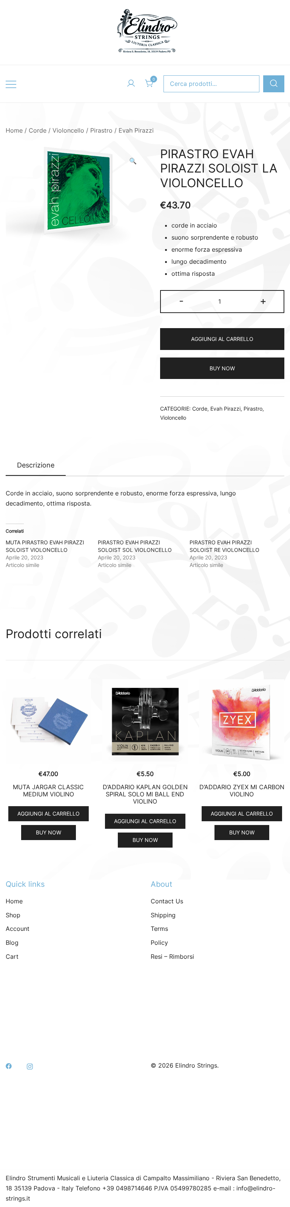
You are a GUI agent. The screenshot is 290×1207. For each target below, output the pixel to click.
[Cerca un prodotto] (273, 83)
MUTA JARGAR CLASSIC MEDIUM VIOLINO (48, 790)
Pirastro (101, 130)
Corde (37, 130)
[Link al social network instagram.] (30, 1065)
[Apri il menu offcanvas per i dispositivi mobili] (11, 84)
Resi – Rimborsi (172, 956)
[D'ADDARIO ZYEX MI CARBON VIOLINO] (241, 721)
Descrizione (35, 465)
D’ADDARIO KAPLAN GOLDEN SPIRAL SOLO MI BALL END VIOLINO (145, 794)
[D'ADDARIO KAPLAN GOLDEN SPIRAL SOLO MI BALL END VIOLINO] (145, 721)
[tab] (36, 465)
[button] (133, 161)
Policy (159, 942)
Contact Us (167, 901)
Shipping (163, 915)
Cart (12, 956)
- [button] (181, 301)
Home (14, 130)
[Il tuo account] (131, 84)
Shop (13, 915)
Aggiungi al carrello (222, 339)
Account (17, 928)
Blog (12, 942)
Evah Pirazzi (136, 130)
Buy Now (222, 368)
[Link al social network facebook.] (9, 1065)
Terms (159, 928)
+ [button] (263, 301)
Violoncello (68, 130)
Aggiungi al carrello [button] (48, 813)
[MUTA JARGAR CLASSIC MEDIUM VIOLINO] (48, 721)
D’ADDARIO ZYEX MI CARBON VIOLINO (241, 790)
